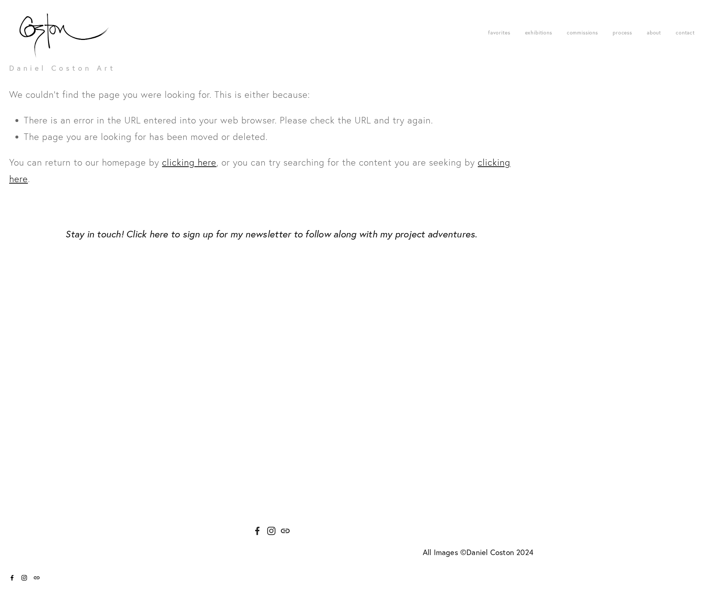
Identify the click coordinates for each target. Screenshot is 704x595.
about (654, 32)
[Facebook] (257, 530)
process (622, 32)
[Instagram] (271, 530)
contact (685, 32)
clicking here (189, 162)
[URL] (285, 530)
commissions (582, 32)
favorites (499, 32)
